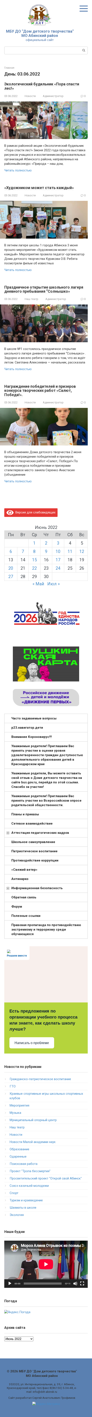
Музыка (15, 1113)
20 (10, 568)
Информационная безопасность (37, 888)
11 (70, 551)
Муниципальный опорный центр (33, 1120)
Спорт (14, 1193)
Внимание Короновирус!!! (31, 737)
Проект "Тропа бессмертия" (30, 1171)
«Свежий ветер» (24, 870)
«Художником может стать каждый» (39, 187)
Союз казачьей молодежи (29, 1186)
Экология (17, 1215)
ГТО (13, 1086)
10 (58, 551)
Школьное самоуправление (33, 842)
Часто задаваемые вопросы (33, 718)
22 (34, 568)
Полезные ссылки (25, 916)
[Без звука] (75, 1283)
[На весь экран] (82, 1283)
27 (10, 576)
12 (81, 551)
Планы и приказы (25, 814)
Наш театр (31, 299)
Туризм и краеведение (26, 1200)
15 (34, 559)
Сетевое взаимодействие (32, 823)
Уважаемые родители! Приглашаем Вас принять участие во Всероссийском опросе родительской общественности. (46, 800)
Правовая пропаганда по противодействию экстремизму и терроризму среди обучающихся (46, 929)
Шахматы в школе (23, 1208)
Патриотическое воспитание (34, 851)
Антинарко (19, 879)
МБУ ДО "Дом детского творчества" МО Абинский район (40, 33)
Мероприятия (19, 1105)
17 (58, 559)
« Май (38, 583)
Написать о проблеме (32, 1043)
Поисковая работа (23, 1164)
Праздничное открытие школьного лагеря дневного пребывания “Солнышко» (43, 289)
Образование (19, 1149)
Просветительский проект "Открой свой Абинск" (46, 1178)
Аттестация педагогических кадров (40, 833)
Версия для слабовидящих (34, 512)
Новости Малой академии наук (33, 1142)
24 (58, 568)
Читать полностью (18, 170)
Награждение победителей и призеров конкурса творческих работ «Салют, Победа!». (40, 390)
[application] (46, 1264)
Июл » (53, 583)
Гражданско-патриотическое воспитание (40, 1079)
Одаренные (18, 1156)
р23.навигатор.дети (27, 728)
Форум (16, 906)
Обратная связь (23, 897)
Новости (30, 96)
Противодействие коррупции (34, 860)
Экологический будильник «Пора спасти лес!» (41, 86)
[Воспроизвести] (10, 1283)
